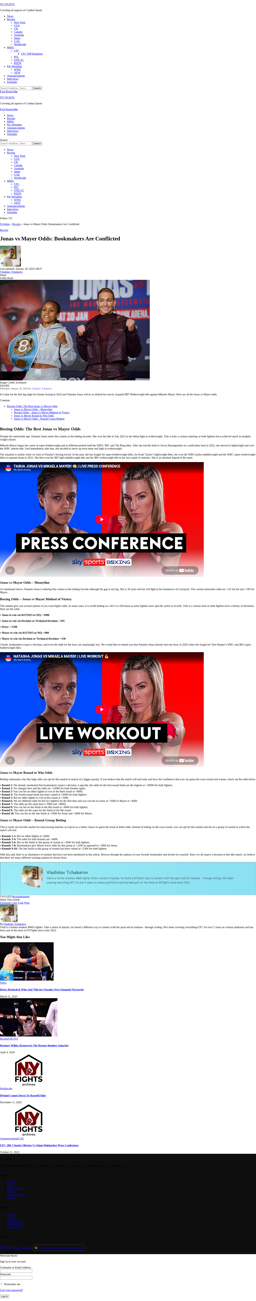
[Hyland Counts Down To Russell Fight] (28, 1085)
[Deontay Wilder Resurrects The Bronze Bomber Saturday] (28, 1035)
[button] (8, 91)
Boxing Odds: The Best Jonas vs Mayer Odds (32, 406)
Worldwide (6, 1088)
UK (10, 1038)
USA (15, 1038)
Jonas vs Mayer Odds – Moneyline (33, 409)
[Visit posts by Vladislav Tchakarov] (10, 265)
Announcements (9, 1138)
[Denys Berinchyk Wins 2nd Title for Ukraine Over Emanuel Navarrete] (27, 979)
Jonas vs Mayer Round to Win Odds (34, 415)
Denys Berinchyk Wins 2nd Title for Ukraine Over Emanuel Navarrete (42, 989)
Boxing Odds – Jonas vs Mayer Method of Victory (42, 412)
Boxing (16, 224)
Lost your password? (11, 1290)
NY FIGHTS (7, 4)
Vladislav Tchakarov (11, 271)
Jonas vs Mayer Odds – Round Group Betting (39, 418)
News (3, 982)
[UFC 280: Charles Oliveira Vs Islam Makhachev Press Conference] (28, 1135)
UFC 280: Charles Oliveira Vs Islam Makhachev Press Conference (39, 1145)
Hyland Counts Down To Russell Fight (23, 1095)
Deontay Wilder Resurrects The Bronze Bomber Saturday (34, 1045)
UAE (21, 1138)
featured (25, 896)
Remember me (11, 1284)
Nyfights (5, 224)
